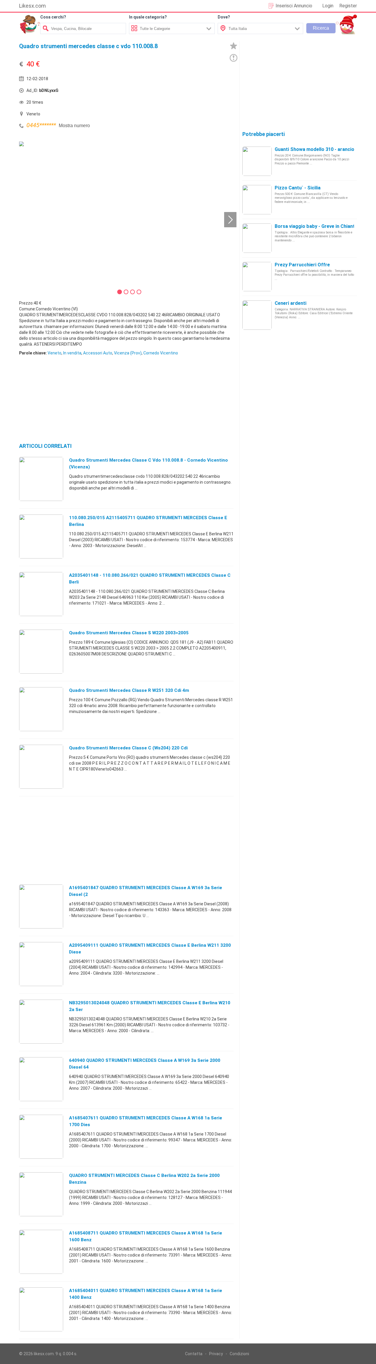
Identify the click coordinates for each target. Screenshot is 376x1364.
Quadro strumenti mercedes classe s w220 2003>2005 (129, 632)
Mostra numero (74, 125)
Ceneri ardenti (290, 303)
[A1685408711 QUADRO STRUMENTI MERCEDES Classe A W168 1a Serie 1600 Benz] (41, 1251)
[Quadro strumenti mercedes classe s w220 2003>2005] (41, 651)
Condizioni (239, 1353)
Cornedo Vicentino (160, 353)
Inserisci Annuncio (294, 6)
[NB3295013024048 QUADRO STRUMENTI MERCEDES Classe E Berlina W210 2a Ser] (41, 1021)
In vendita (72, 353)
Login (327, 6)
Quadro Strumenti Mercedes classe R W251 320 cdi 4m (129, 690)
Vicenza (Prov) (128, 353)
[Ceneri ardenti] (257, 314)
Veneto (54, 353)
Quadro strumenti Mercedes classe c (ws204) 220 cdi (128, 748)
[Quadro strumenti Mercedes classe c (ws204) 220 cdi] (41, 766)
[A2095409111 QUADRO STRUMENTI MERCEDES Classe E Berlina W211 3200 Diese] (41, 963)
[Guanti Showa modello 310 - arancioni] (257, 161)
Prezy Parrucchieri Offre (302, 265)
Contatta (193, 1353)
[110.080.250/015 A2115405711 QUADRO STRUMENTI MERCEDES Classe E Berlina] (41, 536)
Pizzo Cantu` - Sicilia (297, 188)
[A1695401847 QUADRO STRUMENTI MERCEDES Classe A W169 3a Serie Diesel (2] (41, 906)
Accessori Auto (97, 353)
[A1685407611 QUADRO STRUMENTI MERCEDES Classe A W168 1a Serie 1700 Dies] (41, 1136)
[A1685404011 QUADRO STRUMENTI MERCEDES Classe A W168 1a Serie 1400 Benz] (41, 1309)
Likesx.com (32, 6)
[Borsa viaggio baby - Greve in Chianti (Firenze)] (257, 238)
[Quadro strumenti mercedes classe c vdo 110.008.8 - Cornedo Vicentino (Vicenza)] (41, 478)
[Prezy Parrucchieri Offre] (257, 276)
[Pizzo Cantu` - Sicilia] (257, 199)
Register (348, 6)
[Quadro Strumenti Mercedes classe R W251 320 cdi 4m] (41, 709)
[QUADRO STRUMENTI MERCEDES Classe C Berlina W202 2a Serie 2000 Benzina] (41, 1194)
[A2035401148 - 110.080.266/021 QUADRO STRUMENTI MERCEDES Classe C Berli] (41, 593)
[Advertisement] (181, 92)
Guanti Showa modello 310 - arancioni (316, 149)
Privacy (216, 1353)
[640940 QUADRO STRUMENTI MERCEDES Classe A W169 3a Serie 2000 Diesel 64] (41, 1079)
